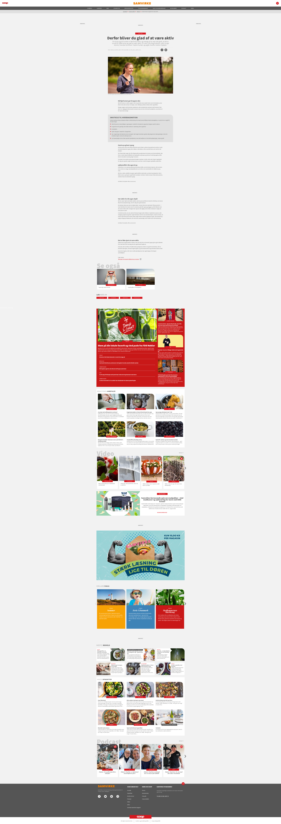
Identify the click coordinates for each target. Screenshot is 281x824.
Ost (100, 373)
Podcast (129, 799)
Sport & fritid (132, 11)
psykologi (137, 297)
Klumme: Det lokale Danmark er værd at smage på (112, 357)
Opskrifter (116, 8)
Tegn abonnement (143, 8)
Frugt (101, 355)
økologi (101, 361)
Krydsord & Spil (128, 8)
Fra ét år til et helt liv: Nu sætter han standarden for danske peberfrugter (117, 380)
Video (128, 802)
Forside (129, 790)
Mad (107, 8)
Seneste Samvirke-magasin (134, 807)
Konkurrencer (130, 796)
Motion (138, 11)
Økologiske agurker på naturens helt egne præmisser (112, 368)
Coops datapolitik (156, 821)
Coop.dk (144, 796)
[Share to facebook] (162, 50)
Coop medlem (145, 799)
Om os (143, 790)
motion (140, 33)
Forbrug (89, 8)
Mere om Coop (147, 787)
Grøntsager (102, 367)
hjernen (113, 297)
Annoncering (145, 793)
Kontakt (183, 8)
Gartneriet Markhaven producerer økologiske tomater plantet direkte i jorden (118, 363)
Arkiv (192, 8)
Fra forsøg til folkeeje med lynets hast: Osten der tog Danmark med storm (118, 374)
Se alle (180, 452)
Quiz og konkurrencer (159, 8)
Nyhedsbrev (173, 8)
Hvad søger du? (132, 787)
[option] (111, 279)
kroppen (125, 297)
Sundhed (99, 8)
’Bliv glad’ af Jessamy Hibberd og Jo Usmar (128, 259)
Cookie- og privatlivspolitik (142, 821)
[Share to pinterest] (166, 50)
